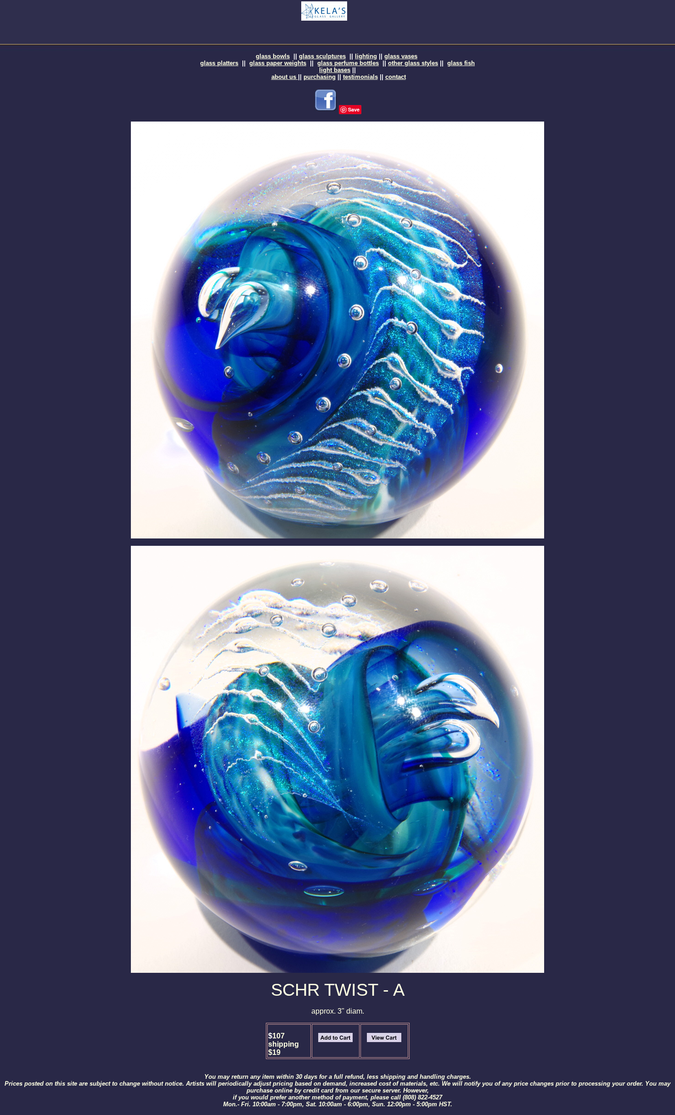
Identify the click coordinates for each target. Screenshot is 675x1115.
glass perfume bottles (348, 63)
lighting (366, 56)
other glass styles (413, 63)
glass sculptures (322, 56)
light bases (334, 70)
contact (395, 76)
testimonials (360, 76)
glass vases (400, 56)
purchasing (320, 76)
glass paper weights (277, 63)
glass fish (461, 63)
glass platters (219, 63)
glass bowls (273, 56)
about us (284, 76)
